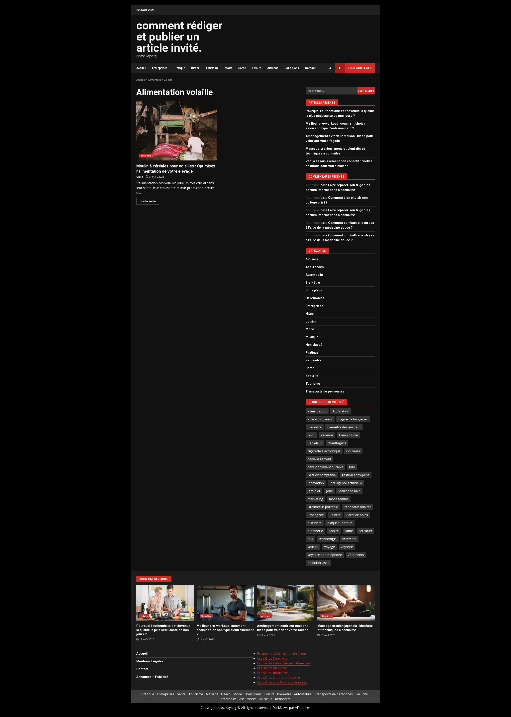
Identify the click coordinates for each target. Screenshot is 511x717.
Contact (310, 68)
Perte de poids (357, 515)
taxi (310, 539)
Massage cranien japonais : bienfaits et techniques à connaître (346, 603)
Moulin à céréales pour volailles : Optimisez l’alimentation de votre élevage (176, 130)
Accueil (141, 68)
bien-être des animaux (344, 427)
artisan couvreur (320, 419)
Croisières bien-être (272, 668)
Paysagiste (316, 515)
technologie (328, 539)
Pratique (179, 68)
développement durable (325, 467)
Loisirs (256, 68)
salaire (334, 531)
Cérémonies (315, 298)
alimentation (317, 411)
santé (349, 531)
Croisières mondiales (272, 673)
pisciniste (315, 523)
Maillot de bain (349, 491)
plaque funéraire (340, 523)
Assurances (315, 267)
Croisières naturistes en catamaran (283, 663)
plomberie (315, 531)
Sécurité (312, 376)
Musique (312, 337)
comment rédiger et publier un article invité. (179, 36)
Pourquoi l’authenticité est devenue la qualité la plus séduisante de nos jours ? (165, 603)
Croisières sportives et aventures (282, 682)
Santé (242, 68)
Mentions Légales (149, 661)
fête (352, 467)
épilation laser (318, 563)
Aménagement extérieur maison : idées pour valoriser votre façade (285, 603)
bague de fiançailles (353, 419)
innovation (316, 483)
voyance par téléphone (325, 555)
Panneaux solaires (357, 507)
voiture (313, 547)
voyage (329, 547)
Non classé (314, 345)
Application (340, 411)
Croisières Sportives (272, 658)
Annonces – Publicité (152, 677)
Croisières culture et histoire (278, 677)
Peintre (335, 515)
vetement (349, 539)
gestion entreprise (355, 475)
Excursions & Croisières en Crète (281, 653)
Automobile (314, 275)
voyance (347, 547)
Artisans (272, 68)
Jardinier (314, 491)
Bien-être (313, 282)
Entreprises (159, 68)
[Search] (330, 68)
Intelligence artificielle (346, 483)
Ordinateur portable (323, 507)
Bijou (311, 435)
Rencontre (314, 360)
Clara (139, 176)
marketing (315, 499)
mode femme (339, 499)
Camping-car (348, 435)
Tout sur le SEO (360, 68)
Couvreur (353, 451)
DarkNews (280, 707)
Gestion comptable (322, 475)
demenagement (319, 459)
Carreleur (315, 443)
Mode (228, 68)
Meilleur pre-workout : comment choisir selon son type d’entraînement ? (225, 603)
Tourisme (212, 68)
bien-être (315, 427)
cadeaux (327, 435)
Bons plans (291, 68)
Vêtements (356, 555)
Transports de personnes (325, 391)
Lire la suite (148, 201)
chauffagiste (337, 443)
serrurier (365, 531)
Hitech (195, 68)
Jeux (329, 491)
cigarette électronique (324, 451)
